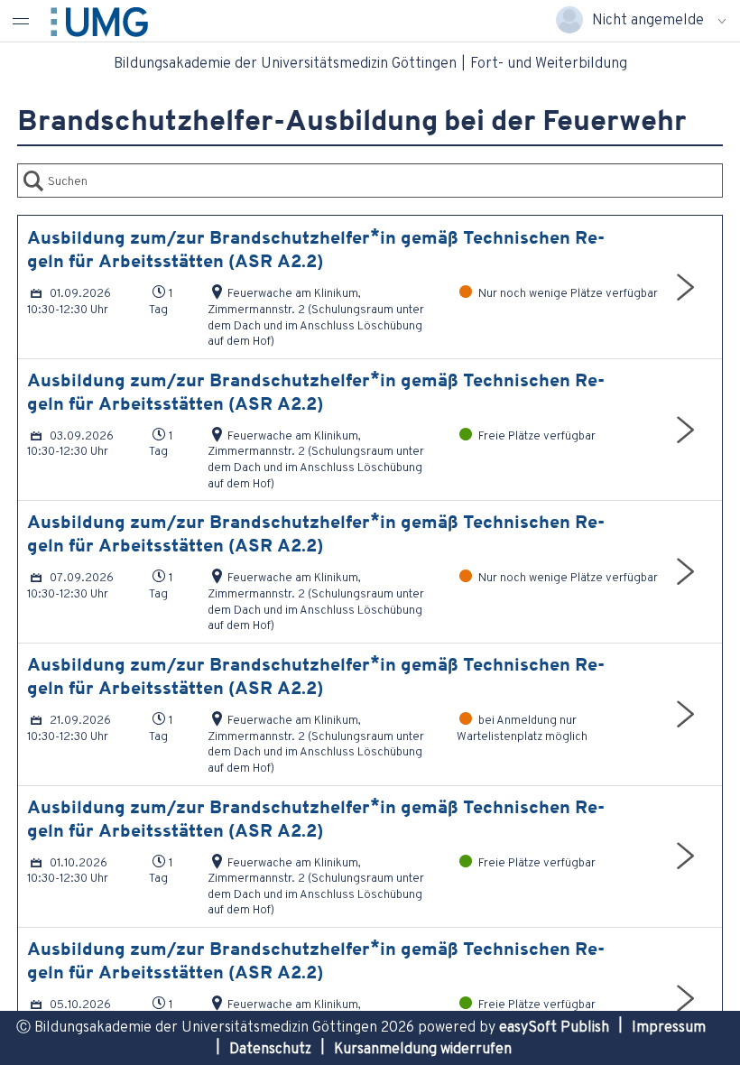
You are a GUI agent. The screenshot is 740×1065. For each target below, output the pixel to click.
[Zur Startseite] (115, 19)
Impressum (669, 1026)
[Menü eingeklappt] (21, 21)
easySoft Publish (554, 1026)
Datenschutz (270, 1048)
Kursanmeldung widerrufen (423, 1048)
